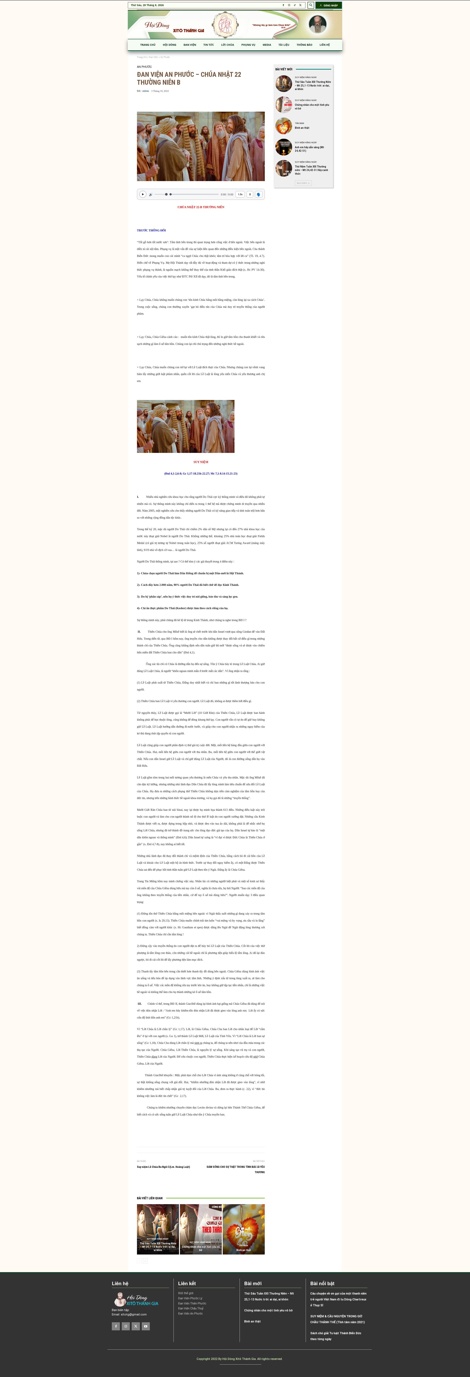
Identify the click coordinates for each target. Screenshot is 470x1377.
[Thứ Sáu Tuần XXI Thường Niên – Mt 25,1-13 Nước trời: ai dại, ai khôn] (158, 1229)
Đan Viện (153, 57)
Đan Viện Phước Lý (190, 1298)
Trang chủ (142, 57)
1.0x (240, 194)
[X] (300, 5)
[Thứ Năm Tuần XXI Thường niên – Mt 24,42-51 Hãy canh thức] (283, 168)
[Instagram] (289, 5)
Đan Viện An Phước (190, 1313)
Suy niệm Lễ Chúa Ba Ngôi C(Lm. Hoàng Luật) (163, 1167)
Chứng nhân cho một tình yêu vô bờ (201, 1248)
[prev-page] (139, 1261)
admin (145, 91)
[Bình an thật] (244, 1229)
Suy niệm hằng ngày (157, 1239)
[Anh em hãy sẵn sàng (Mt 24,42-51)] (283, 147)
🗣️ (259, 194)
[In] (163, 1185)
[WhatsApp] (197, 1185)
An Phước (165, 57)
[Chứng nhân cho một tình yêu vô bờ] (201, 1229)
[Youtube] (146, 1326)
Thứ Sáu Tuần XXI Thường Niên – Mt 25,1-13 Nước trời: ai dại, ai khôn (158, 1247)
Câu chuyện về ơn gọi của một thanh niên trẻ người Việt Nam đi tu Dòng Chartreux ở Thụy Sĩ (338, 1299)
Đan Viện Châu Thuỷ (190, 1308)
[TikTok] (295, 5)
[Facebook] (283, 5)
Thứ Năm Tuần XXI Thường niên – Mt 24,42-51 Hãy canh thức (311, 170)
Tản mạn (243, 1246)
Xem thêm (302, 183)
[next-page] (145, 1261)
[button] (311, 5)
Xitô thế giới (185, 1293)
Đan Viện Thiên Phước (192, 1303)
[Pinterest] (189, 1185)
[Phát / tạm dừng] (142, 194)
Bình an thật (243, 1250)
